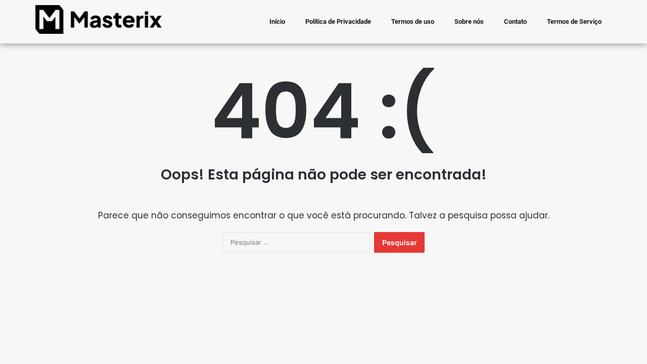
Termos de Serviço (574, 21)
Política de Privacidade (338, 21)
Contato (515, 21)
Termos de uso (412, 21)
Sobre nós (469, 21)
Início (277, 21)
